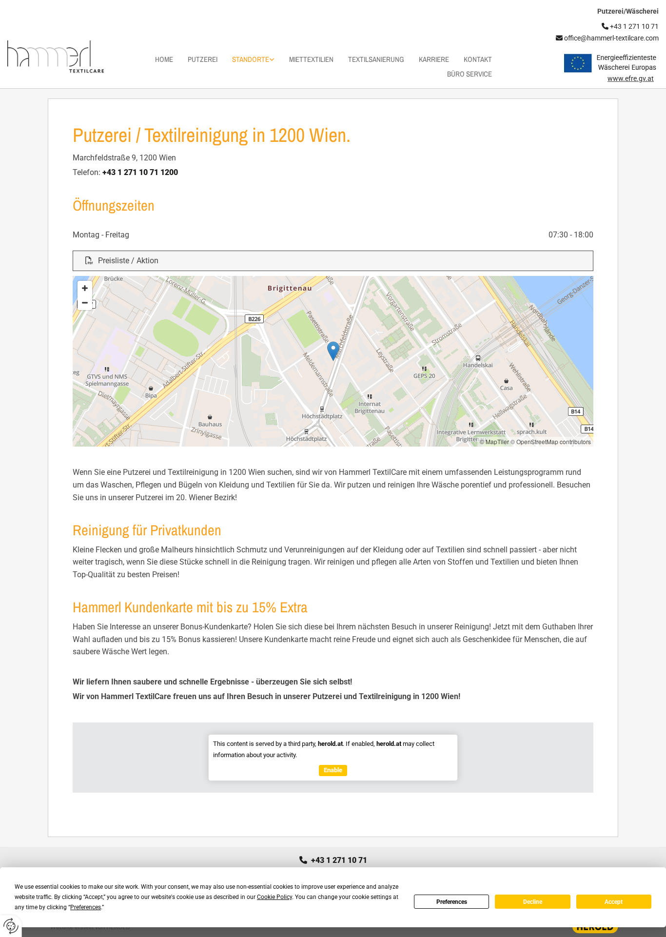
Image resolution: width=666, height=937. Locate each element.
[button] (333, 261)
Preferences (451, 901)
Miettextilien (311, 59)
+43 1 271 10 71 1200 (140, 172)
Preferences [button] (85, 907)
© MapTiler (494, 441)
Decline (532, 901)
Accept (614, 901)
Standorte (250, 59)
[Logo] (55, 57)
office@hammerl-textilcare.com (607, 38)
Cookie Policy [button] (274, 897)
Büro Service (469, 74)
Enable (333, 770)
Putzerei (202, 59)
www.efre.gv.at (630, 78)
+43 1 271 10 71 (333, 860)
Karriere (434, 59)
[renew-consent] (11, 926)
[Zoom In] (85, 288)
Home (164, 59)
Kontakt (478, 59)
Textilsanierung (376, 59)
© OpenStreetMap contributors (550, 441)
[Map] (333, 361)
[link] (245, 59)
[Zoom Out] (85, 302)
